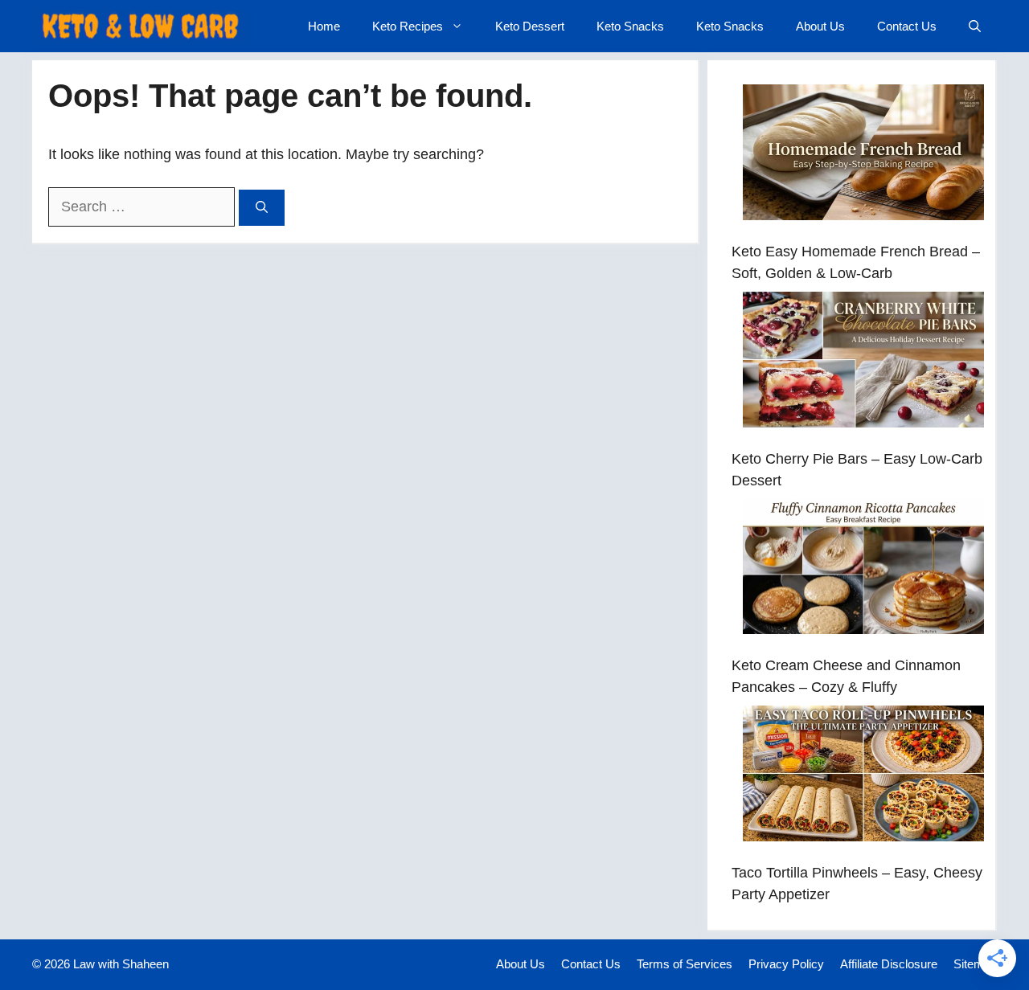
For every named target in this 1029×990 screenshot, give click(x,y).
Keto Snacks (630, 26)
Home (324, 26)
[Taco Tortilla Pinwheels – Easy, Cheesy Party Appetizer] (863, 777)
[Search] (262, 208)
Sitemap (975, 964)
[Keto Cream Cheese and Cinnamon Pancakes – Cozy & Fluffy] (863, 570)
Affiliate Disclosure (888, 964)
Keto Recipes (407, 26)
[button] (975, 26)
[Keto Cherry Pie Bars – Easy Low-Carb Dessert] (863, 363)
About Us (820, 26)
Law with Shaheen (121, 964)
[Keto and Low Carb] (140, 26)
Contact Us (907, 26)
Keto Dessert (529, 26)
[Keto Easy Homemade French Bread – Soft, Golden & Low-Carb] (863, 155)
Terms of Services (684, 964)
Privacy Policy (786, 964)
